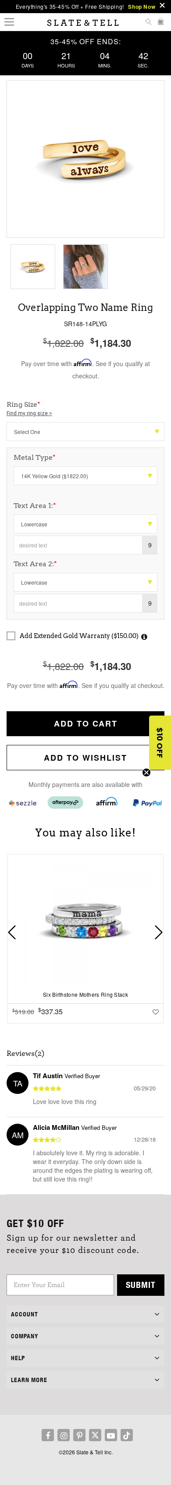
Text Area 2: (35, 564)
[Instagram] (63, 1435)
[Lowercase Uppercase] (85, 524)
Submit (141, 1285)
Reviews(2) (26, 1054)
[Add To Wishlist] (156, 1011)
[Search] (148, 22)
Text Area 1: (35, 505)
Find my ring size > (29, 413)
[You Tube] (111, 1435)
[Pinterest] (79, 1435)
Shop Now (141, 7)
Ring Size (29, 408)
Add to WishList (85, 757)
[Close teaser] (146, 772)
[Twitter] (95, 1435)
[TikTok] (127, 1435)
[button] (160, 743)
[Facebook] (48, 1435)
